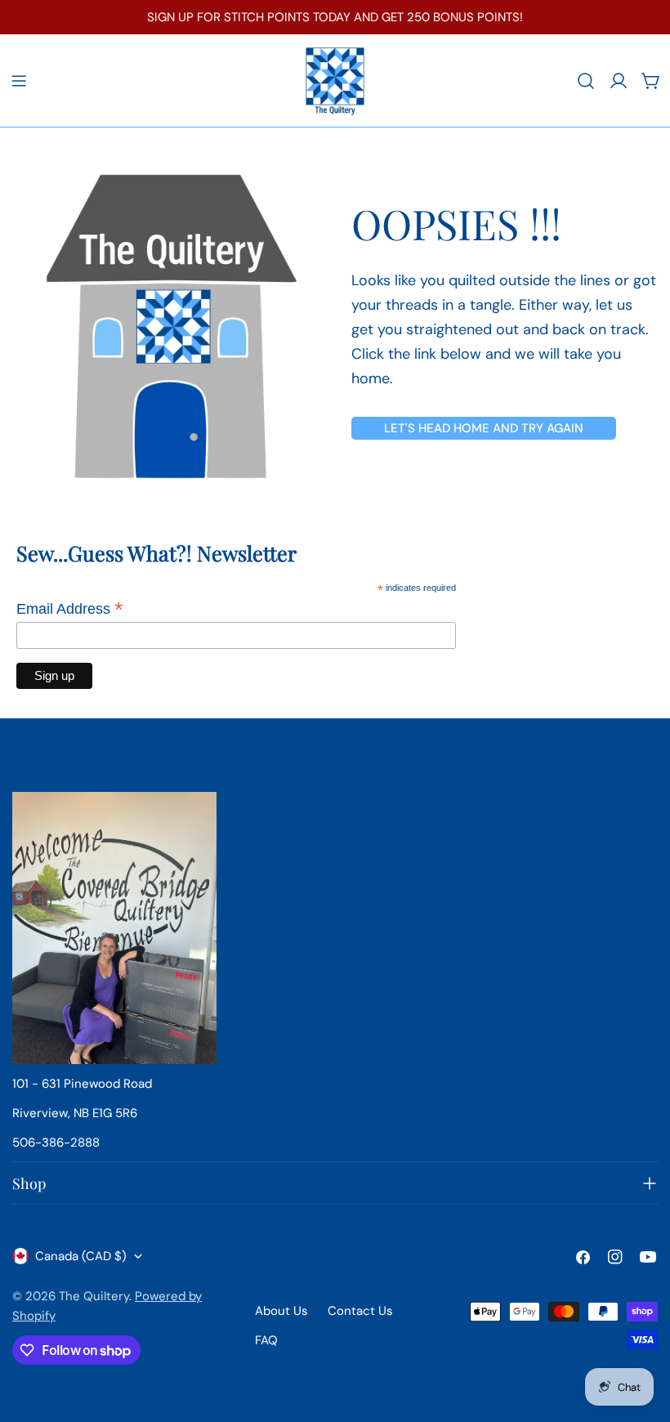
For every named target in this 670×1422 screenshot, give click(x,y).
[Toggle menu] (18, 81)
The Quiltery (94, 1296)
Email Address (69, 608)
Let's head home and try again (483, 428)
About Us (281, 1311)
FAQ (266, 1340)
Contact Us (360, 1311)
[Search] (586, 81)
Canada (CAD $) (81, 1256)
